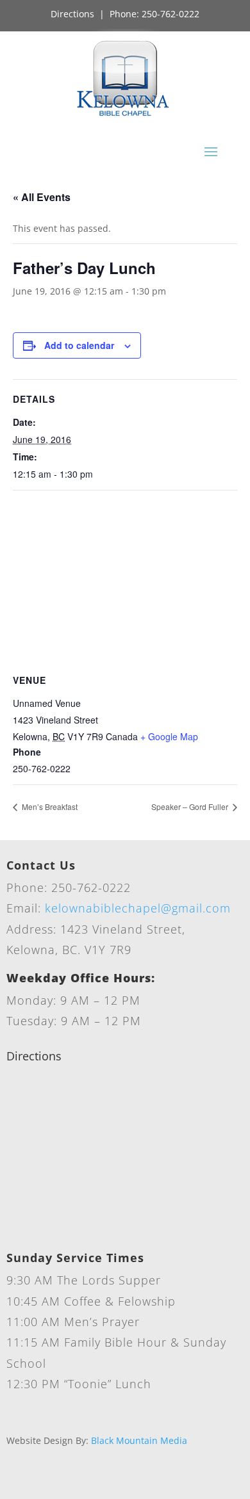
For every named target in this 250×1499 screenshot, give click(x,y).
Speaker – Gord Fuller (190, 806)
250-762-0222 (170, 14)
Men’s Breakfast (49, 806)
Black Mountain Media (139, 1440)
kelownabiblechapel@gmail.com (138, 908)
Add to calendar (79, 345)
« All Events (42, 197)
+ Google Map (169, 736)
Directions (72, 14)
